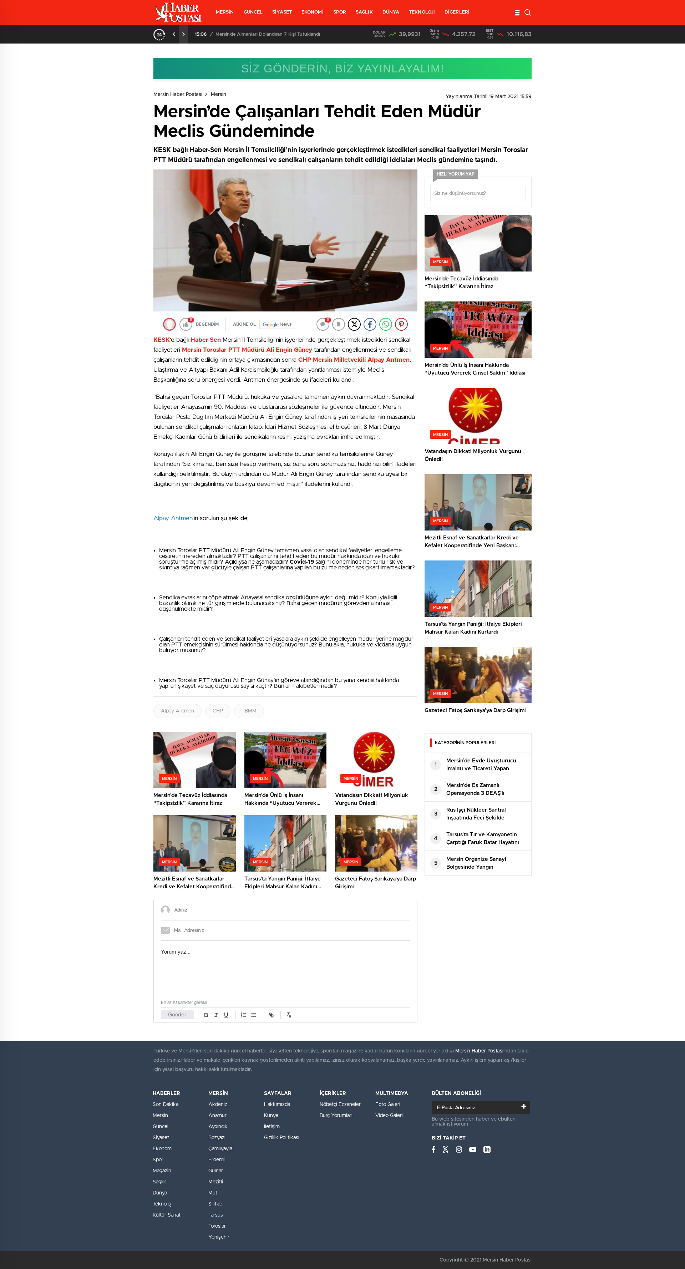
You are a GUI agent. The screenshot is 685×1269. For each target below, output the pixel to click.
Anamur (217, 1115)
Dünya (160, 1193)
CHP (218, 711)
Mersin (218, 94)
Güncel (160, 1126)
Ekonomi (163, 1148)
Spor (158, 1159)
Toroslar (217, 1226)
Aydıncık (218, 1126)
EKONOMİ (312, 12)
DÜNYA (391, 12)
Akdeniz (217, 1104)
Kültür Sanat (167, 1215)
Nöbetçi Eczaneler (340, 1104)
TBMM (249, 711)
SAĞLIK (364, 12)
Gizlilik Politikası (281, 1137)
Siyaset (161, 1137)
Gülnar (215, 1170)
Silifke (215, 1204)
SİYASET (282, 12)
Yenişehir (218, 1237)
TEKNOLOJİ (422, 12)
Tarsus (215, 1215)
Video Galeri (389, 1115)
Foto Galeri (387, 1104)
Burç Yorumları (336, 1115)
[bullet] (254, 1015)
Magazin (162, 1170)
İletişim (272, 1126)
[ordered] (244, 1015)
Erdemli (216, 1159)
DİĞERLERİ (457, 12)
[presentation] (174, 34)
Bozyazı (216, 1137)
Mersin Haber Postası (177, 94)
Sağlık (159, 1181)
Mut (212, 1193)
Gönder (177, 1014)
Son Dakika (165, 1104)
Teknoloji (163, 1204)
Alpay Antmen (172, 518)
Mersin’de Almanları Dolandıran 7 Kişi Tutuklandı (267, 34)
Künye (271, 1115)
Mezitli (215, 1181)
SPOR (339, 12)
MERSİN (225, 12)
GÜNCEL (253, 12)
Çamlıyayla (220, 1148)
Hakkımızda (277, 1104)
